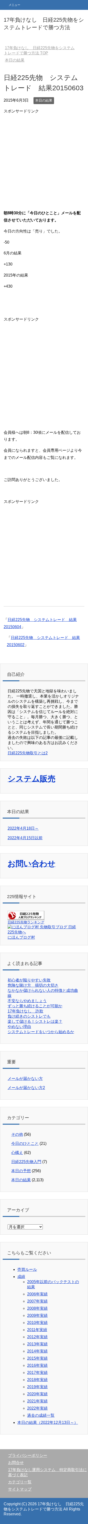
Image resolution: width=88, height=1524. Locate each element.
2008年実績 (37, 1308)
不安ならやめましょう (27, 1001)
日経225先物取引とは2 (28, 753)
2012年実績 (37, 1337)
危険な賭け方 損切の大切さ (33, 985)
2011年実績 (37, 1330)
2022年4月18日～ (23, 828)
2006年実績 (37, 1294)
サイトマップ (20, 1489)
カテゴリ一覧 (20, 1482)
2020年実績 (37, 1394)
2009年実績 (37, 1315)
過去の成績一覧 (41, 1415)
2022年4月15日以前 (25, 838)
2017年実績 (37, 1372)
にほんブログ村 (21, 937)
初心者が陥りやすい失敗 (29, 980)
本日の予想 (21, 1171)
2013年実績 (37, 1344)
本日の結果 (43, 100)
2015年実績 (37, 1358)
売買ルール (27, 1269)
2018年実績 (37, 1380)
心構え (17, 1153)
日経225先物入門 (26, 1162)
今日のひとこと (25, 1143)
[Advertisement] (44, 159)
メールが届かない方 (25, 1078)
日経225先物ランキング (26, 922)
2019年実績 (37, 1387)
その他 (17, 1134)
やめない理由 (19, 1027)
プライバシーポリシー (27, 1455)
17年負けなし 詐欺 (25, 1011)
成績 (21, 1277)
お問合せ (16, 1463)
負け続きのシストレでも (29, 1016)
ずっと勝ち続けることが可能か (35, 1006)
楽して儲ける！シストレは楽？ (35, 1021)
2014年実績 (37, 1351)
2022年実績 (37, 1408)
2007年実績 (37, 1301)
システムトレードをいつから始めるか (41, 1032)
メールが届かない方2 (26, 1088)
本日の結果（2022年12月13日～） (47, 1422)
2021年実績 (37, 1401)
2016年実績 (37, 1365)
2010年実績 (37, 1323)
